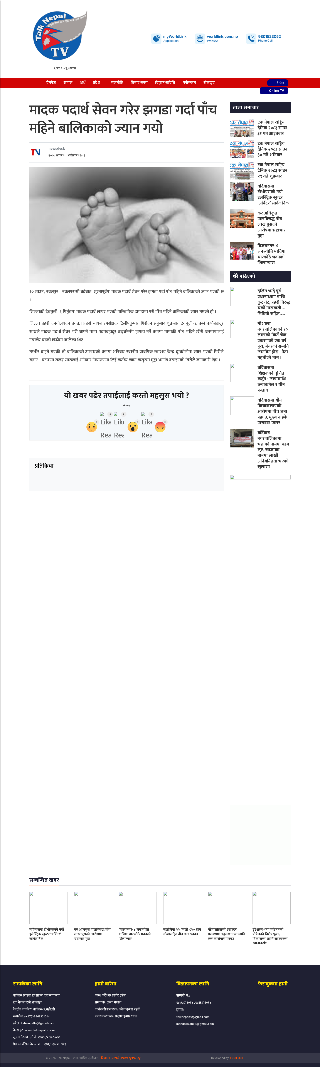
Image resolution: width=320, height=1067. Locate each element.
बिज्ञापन (105, 1057)
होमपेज (51, 83)
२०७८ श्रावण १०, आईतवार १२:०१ (67, 155)
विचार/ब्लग (139, 83)
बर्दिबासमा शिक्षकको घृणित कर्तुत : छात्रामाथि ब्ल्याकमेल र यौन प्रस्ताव (272, 379)
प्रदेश (96, 83)
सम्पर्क (116, 1057)
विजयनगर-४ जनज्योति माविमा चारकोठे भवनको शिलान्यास (272, 254)
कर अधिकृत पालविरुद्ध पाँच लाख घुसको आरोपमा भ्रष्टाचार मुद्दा (272, 224)
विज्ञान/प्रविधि (165, 83)
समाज (68, 83)
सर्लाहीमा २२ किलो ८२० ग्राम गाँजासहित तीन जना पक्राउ (182, 932)
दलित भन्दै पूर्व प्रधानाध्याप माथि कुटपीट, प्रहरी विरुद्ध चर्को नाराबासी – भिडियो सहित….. (274, 302)
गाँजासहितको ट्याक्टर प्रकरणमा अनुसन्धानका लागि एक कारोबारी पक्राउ (226, 934)
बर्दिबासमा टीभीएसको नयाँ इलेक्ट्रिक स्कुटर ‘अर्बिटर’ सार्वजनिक (273, 195)
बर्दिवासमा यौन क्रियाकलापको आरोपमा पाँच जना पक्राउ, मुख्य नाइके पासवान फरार (272, 412)
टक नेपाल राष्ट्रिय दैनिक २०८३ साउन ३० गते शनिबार (272, 149)
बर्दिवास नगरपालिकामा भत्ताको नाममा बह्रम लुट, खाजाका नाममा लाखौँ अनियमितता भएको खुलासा (273, 450)
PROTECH (236, 1057)
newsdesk (57, 149)
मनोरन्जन (189, 83)
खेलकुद (209, 83)
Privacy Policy (130, 1057)
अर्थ (82, 83)
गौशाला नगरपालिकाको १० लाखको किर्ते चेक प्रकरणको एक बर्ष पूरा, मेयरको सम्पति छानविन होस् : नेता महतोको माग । (273, 340)
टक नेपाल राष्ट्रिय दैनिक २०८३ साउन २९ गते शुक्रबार (272, 170)
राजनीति (117, 83)
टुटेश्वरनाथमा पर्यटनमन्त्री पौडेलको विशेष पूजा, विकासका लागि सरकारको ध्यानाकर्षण (270, 936)
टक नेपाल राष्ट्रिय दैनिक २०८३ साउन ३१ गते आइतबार (272, 128)
